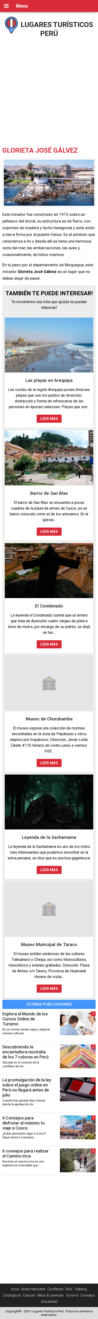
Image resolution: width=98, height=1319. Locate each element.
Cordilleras (55, 1289)
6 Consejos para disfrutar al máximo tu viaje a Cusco (23, 1122)
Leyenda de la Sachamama (49, 837)
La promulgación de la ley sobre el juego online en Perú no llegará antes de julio (26, 1087)
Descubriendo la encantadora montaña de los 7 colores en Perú (25, 1051)
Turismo (72, 1295)
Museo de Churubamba (49, 719)
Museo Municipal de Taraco (49, 944)
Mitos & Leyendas (50, 1295)
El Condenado (49, 606)
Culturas (29, 1295)
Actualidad (49, 1301)
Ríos (68, 1289)
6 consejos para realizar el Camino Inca (25, 1153)
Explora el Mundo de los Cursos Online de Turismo (25, 1018)
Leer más (49, 419)
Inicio (15, 1289)
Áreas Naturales (33, 1289)
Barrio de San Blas (49, 493)
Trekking (80, 1289)
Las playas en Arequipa (49, 380)
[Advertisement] (49, 90)
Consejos (87, 1295)
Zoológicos (12, 1295)
